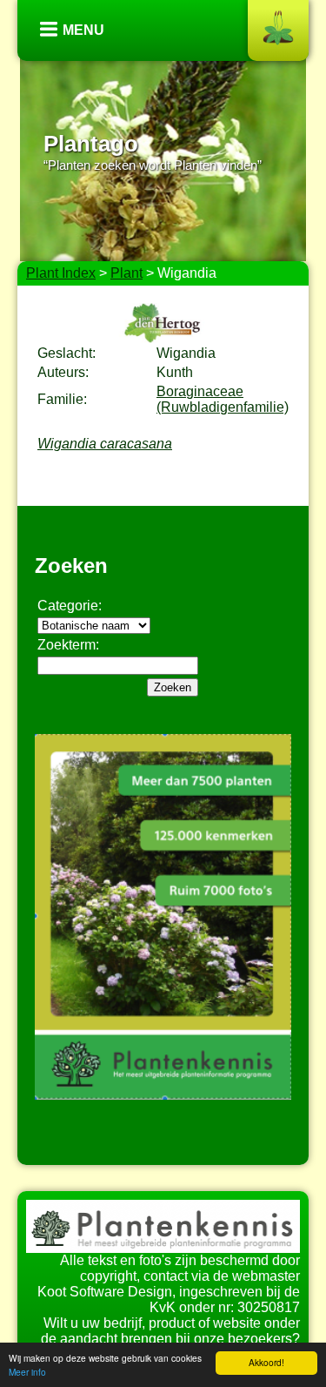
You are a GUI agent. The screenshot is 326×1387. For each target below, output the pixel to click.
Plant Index (61, 273)
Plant (126, 273)
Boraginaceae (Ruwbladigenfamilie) (222, 399)
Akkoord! (266, 1362)
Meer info (27, 1371)
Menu (83, 30)
